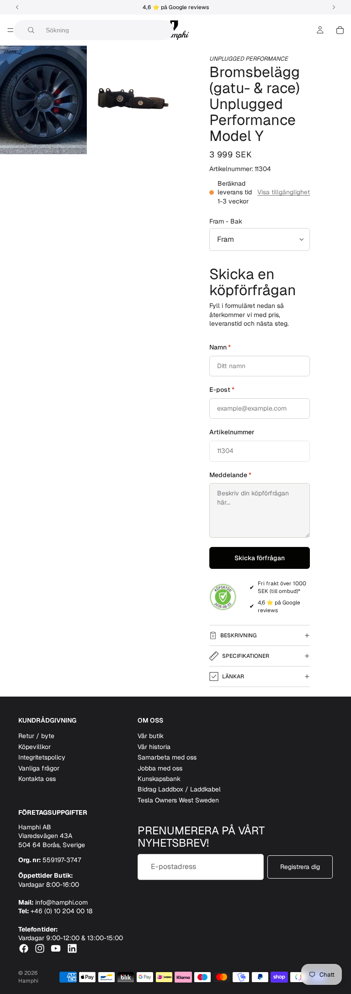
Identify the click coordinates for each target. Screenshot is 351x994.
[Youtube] (55, 948)
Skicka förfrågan (259, 558)
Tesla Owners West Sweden (178, 800)
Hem (10, 52)
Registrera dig (300, 867)
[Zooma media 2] (132, 100)
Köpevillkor (34, 747)
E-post (221, 389)
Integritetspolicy (41, 758)
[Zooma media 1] (43, 100)
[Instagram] (39, 948)
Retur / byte (36, 736)
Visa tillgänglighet (283, 192)
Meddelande (230, 475)
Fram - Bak (225, 221)
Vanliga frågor (38, 768)
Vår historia (154, 747)
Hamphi (28, 980)
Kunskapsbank (159, 779)
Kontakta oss (37, 779)
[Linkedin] (72, 948)
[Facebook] (23, 948)
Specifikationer (245, 656)
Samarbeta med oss (167, 758)
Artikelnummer (232, 432)
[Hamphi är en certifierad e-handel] (223, 597)
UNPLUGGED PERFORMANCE (248, 58)
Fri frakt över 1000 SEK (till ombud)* (282, 587)
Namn (220, 347)
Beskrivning (238, 635)
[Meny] (10, 30)
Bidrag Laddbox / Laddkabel (179, 790)
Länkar (233, 676)
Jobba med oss (160, 768)
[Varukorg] (340, 30)
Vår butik (151, 736)
